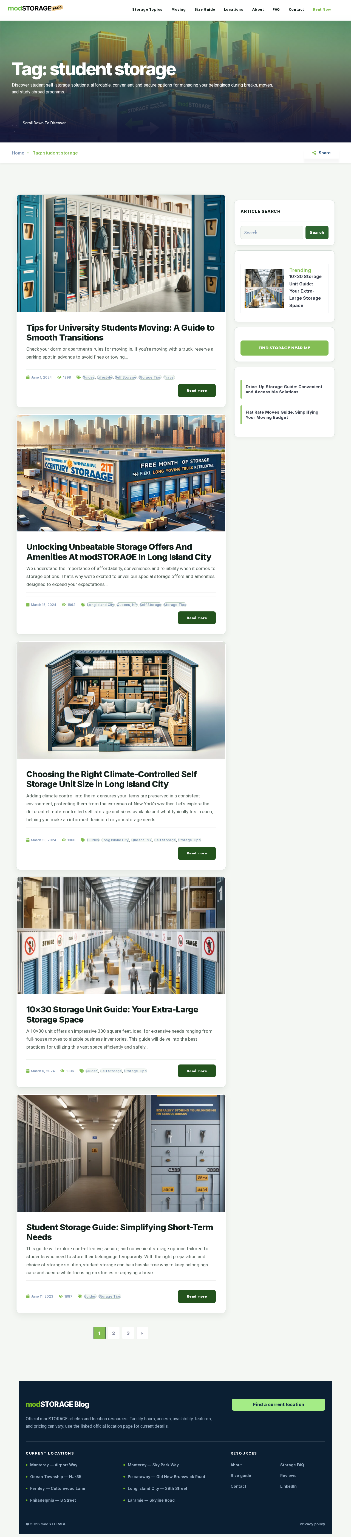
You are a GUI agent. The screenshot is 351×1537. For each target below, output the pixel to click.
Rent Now (322, 9)
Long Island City (100, 605)
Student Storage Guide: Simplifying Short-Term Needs (119, 1232)
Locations (234, 9)
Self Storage (126, 377)
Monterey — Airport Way (53, 1464)
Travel (169, 377)
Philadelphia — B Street (53, 1500)
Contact (296, 9)
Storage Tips (150, 377)
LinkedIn (288, 1486)
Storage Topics (147, 9)
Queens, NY (127, 605)
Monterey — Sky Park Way (153, 1464)
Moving (178, 9)
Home (18, 153)
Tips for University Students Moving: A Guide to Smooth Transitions (120, 332)
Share (325, 152)
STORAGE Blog (57, 1404)
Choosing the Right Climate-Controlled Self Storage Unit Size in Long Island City (111, 779)
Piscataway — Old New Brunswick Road (166, 1476)
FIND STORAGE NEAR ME (284, 348)
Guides (89, 377)
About (258, 9)
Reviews (288, 1475)
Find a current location (278, 1404)
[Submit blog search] (317, 232)
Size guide (241, 1475)
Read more (197, 390)
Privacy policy (312, 1524)
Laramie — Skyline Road (151, 1500)
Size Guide (204, 9)
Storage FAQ (292, 1464)
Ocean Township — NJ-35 (55, 1476)
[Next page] (142, 1333)
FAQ (276, 9)
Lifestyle (104, 377)
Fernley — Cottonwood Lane (57, 1488)
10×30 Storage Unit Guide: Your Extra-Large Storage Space (112, 1014)
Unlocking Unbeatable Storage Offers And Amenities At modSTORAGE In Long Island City (118, 552)
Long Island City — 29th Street (157, 1488)
